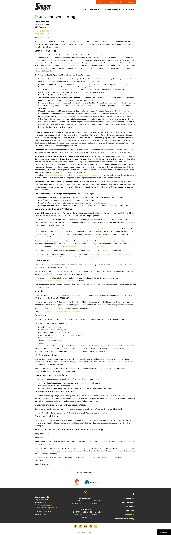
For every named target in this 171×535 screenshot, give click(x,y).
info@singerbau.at (42, 34)
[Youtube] (85, 526)
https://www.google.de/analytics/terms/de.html (111, 254)
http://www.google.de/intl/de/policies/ (90, 257)
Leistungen (102, 2)
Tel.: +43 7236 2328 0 (43, 31)
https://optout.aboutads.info (55, 175)
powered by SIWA (85, 532)
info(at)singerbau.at (49, 508)
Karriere (113, 2)
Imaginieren (95, 9)
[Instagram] (80, 526)
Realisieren (128, 9)
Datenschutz (129, 515)
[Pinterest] (90, 526)
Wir (84, 9)
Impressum (129, 511)
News (122, 2)
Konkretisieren (112, 9)
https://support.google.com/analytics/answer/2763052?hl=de (85, 237)
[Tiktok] (95, 526)
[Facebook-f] (75, 526)
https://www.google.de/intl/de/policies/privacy (61, 311)
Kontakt (131, 2)
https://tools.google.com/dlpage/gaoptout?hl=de (85, 246)
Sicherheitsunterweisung (124, 519)
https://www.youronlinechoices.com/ (84, 175)
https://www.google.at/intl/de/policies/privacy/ (56, 281)
